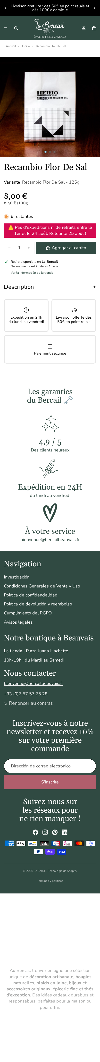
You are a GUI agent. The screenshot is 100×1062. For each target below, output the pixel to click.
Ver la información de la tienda (32, 273)
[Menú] (5, 28)
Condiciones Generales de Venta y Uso (42, 586)
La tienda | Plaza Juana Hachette (36, 651)
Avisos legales (18, 622)
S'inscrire (50, 782)
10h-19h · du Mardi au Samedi (34, 660)
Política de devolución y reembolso (38, 604)
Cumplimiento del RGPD (28, 613)
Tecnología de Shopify (62, 871)
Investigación (17, 577)
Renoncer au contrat (30, 703)
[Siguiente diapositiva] (94, 8)
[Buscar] (16, 28)
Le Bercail (40, 871)
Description (19, 287)
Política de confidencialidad (31, 595)
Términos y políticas (50, 881)
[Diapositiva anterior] (5, 8)
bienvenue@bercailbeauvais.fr (33, 683)
